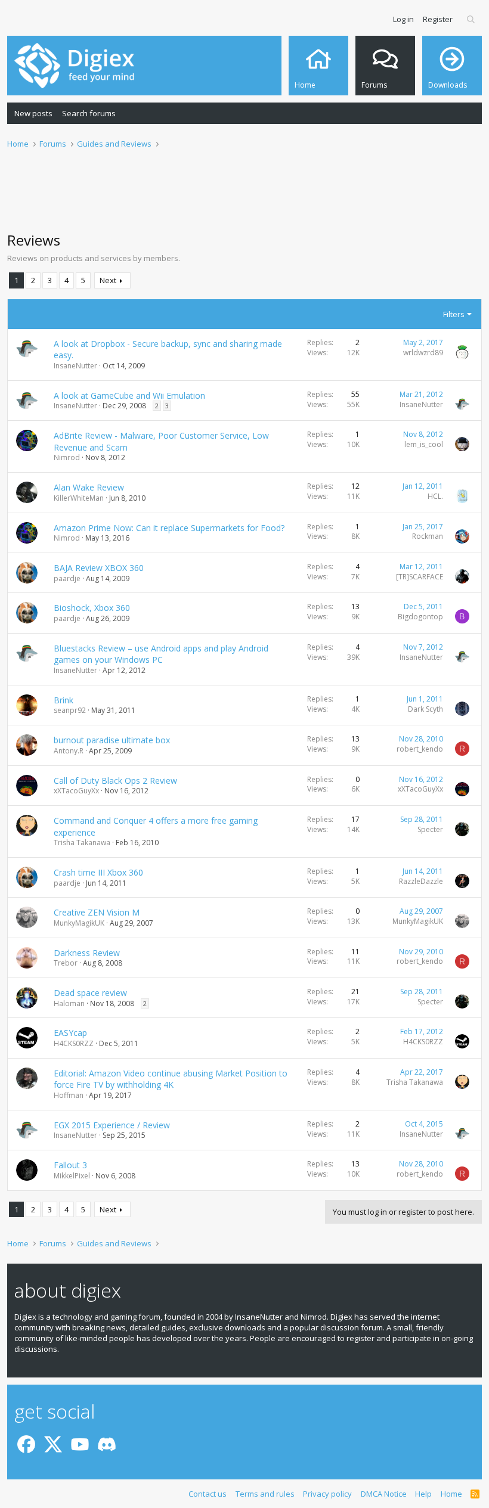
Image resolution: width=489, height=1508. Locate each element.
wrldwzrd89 (423, 352)
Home (451, 1493)
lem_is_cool (423, 444)
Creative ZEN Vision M (97, 912)
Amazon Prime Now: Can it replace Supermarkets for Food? (169, 527)
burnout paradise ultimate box (112, 740)
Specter (430, 829)
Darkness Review (87, 952)
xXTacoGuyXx (76, 791)
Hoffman (68, 1095)
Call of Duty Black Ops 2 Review (115, 780)
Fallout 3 (70, 1165)
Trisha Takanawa (82, 842)
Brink (63, 700)
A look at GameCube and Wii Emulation (129, 395)
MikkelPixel (72, 1176)
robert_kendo (420, 749)
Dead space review (90, 992)
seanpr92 (70, 710)
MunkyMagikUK (79, 923)
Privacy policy (327, 1493)
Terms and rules (265, 1493)
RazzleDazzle (421, 881)
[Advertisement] (244, 197)
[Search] (471, 19)
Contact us (207, 1493)
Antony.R (68, 751)
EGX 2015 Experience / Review (112, 1125)
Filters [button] (454, 314)
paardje (67, 578)
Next (108, 280)
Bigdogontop (420, 617)
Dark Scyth (425, 709)
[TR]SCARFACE (419, 577)
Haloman (69, 1003)
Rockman (427, 536)
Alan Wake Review (89, 487)
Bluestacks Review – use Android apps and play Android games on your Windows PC (161, 654)
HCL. (435, 496)
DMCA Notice (384, 1493)
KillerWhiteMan (79, 498)
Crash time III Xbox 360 (98, 872)
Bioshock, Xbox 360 (92, 607)
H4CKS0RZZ (74, 1043)
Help (423, 1493)
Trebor (66, 963)
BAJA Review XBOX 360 (99, 567)
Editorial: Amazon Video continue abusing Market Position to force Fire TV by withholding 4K (170, 1079)
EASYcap (70, 1032)
